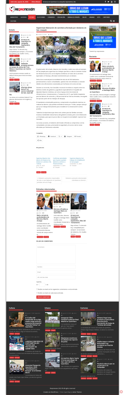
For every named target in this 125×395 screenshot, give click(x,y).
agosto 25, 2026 (66, 313)
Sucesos (24, 17)
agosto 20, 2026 (66, 353)
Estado (31, 17)
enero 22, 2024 (102, 337)
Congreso (51, 17)
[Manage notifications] (121, 391)
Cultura (13, 21)
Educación (61, 17)
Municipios (14, 17)
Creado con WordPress (50, 392)
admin (51, 34)
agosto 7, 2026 (30, 313)
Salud (84, 17)
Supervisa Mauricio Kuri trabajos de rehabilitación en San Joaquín (77, 160)
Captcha (38, 282)
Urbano (92, 17)
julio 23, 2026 (30, 361)
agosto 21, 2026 (66, 333)
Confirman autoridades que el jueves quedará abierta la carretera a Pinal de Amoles (60, 161)
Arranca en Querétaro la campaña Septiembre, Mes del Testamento (65, 2)
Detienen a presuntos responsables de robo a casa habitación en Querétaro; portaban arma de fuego (49, 180)
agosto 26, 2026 (42, 210)
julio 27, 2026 (30, 337)
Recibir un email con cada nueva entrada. (50, 293)
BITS (98, 17)
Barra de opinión (74, 17)
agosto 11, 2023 (102, 359)
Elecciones (41, 17)
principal (44, 172)
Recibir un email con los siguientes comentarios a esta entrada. (57, 289)
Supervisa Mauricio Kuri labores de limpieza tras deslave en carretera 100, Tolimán (43, 161)
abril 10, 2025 (102, 313)
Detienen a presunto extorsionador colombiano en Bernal (76, 179)
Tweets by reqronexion (96, 51)
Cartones (106, 17)
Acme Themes (77, 392)
